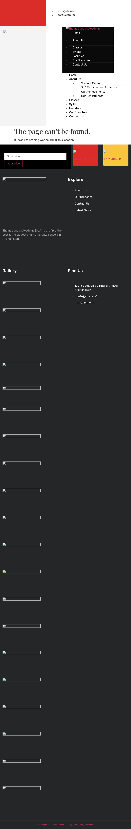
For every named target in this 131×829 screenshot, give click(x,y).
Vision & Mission (91, 83)
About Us (78, 40)
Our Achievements (93, 91)
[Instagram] (29, 17)
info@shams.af (83, 159)
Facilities (75, 108)
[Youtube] (36, 7)
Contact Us (80, 64)
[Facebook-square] (9, 7)
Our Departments (92, 96)
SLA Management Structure (99, 87)
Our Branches (78, 112)
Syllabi (73, 104)
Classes (74, 100)
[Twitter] (23, 7)
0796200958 (112, 159)
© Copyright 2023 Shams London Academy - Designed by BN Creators (65, 825)
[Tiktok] (16, 17)
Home (76, 32)
